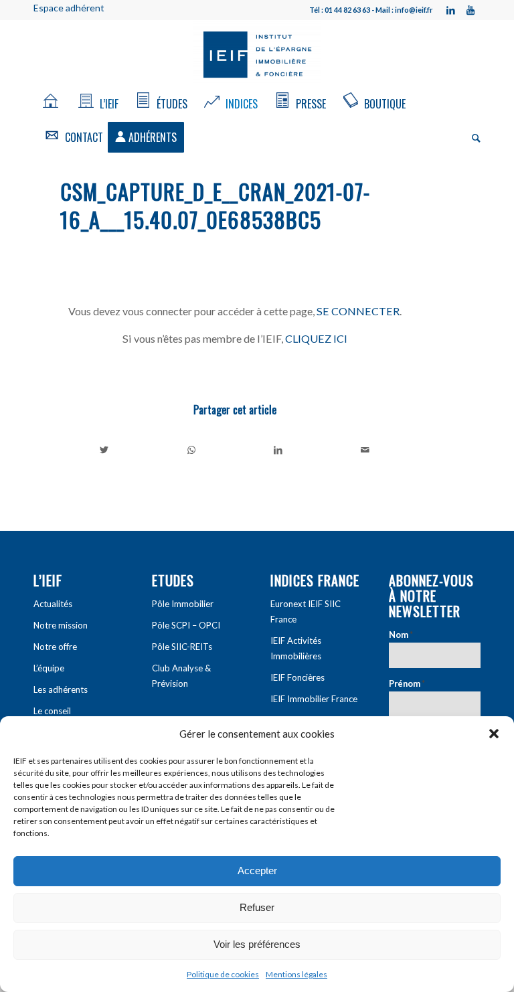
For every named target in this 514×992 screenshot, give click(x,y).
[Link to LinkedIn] (450, 10)
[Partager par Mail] (365, 449)
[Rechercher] (473, 137)
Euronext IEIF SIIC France (305, 611)
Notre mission (60, 625)
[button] (494, 733)
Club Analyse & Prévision (181, 676)
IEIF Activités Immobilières (295, 648)
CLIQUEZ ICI (316, 338)
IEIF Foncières (297, 677)
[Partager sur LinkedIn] (279, 449)
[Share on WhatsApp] (192, 449)
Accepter (257, 870)
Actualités (52, 603)
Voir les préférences (257, 944)
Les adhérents (60, 689)
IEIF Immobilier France (313, 698)
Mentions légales (296, 974)
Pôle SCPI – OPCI (186, 625)
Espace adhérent (68, 7)
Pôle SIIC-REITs (182, 646)
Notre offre (55, 646)
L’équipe (48, 668)
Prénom (407, 683)
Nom (401, 634)
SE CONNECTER (358, 311)
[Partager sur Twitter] (104, 449)
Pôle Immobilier (182, 603)
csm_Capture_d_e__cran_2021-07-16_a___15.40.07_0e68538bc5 (215, 205)
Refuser (257, 907)
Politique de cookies (223, 974)
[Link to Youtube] (470, 10)
